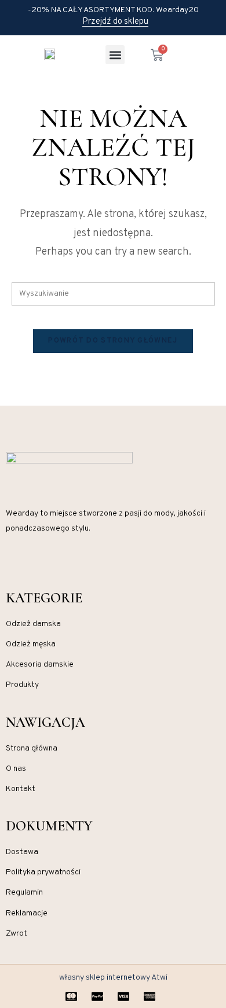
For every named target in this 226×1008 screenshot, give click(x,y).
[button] (115, 54)
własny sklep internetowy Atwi (113, 978)
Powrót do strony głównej (112, 340)
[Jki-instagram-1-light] (10, 563)
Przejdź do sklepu (115, 22)
